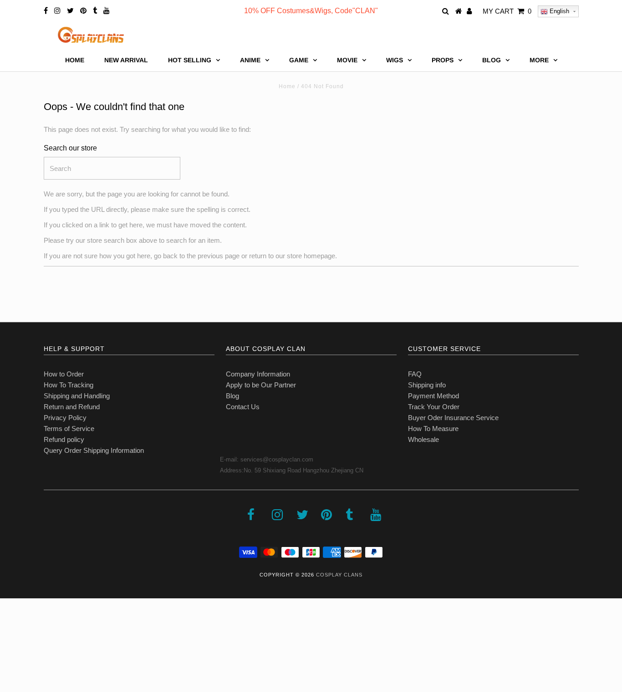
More (539, 60)
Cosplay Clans (339, 574)
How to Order (64, 374)
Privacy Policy (65, 417)
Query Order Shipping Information (94, 450)
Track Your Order (433, 407)
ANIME (250, 60)
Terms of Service (69, 428)
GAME (298, 60)
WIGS (394, 60)
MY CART (507, 11)
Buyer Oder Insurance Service (453, 417)
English (558, 11)
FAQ (415, 374)
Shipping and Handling (77, 396)
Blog (232, 396)
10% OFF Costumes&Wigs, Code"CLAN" (311, 11)
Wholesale (423, 439)
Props (443, 60)
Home (287, 86)
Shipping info (427, 385)
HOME (74, 60)
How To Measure (433, 428)
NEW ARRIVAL (126, 60)
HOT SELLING (189, 60)
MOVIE (347, 60)
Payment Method (433, 396)
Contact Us (243, 407)
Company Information (258, 374)
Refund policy (64, 439)
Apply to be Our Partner (261, 385)
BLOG (491, 60)
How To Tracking (68, 385)
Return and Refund (72, 407)
